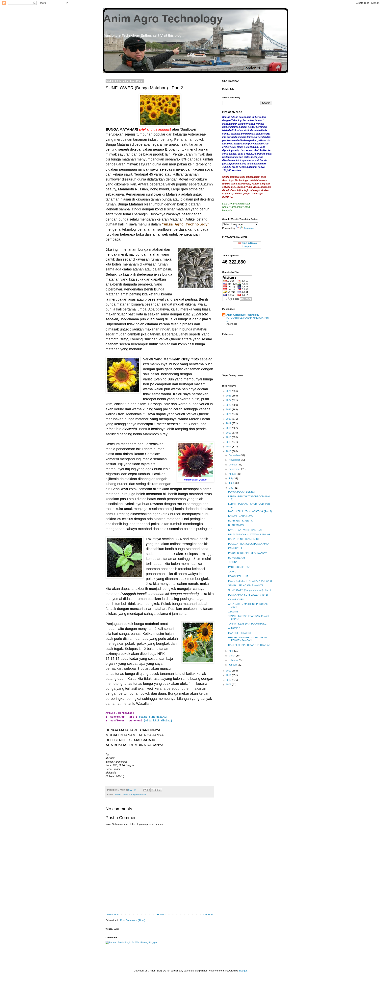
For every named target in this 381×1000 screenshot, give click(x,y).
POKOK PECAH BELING (241, 491)
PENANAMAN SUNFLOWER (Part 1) (248, 594)
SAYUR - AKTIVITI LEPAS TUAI (245, 530)
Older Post (207, 914)
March (232, 655)
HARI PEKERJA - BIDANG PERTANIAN (249, 645)
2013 (229, 451)
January (233, 664)
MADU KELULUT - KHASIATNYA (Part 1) (250, 581)
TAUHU (232, 571)
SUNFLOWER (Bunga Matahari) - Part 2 (249, 590)
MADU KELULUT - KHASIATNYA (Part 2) (250, 511)
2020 (229, 418)
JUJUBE (232, 562)
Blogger (243, 970)
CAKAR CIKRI (235, 599)
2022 (229, 409)
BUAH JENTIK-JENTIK (240, 520)
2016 (229, 437)
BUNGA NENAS (236, 557)
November (235, 459)
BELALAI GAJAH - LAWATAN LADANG (249, 534)
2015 (229, 442)
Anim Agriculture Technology (242, 314)
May (231, 487)
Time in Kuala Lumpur (249, 245)
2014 (229, 446)
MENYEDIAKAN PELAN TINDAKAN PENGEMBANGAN (247, 639)
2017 (229, 432)
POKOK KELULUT (238, 576)
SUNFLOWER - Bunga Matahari (130, 794)
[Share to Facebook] (156, 790)
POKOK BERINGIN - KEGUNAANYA (247, 553)
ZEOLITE (233, 611)
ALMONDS (234, 628)
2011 (229, 675)
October (233, 464)
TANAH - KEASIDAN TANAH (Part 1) (247, 623)
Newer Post (113, 914)
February (234, 660)
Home (160, 914)
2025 (229, 395)
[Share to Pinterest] (160, 790)
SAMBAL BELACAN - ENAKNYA (245, 585)
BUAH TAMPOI (236, 525)
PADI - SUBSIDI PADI (239, 567)
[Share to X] (152, 790)
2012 (229, 670)
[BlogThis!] (149, 790)
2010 (229, 680)
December (235, 455)
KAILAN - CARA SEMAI (240, 516)
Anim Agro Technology (163, 18)
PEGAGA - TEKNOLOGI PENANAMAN (248, 544)
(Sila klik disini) (153, 716)
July (231, 478)
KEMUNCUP (235, 548)
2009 (229, 684)
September (235, 469)
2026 (229, 391)
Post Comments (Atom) (132, 920)
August (233, 474)
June (232, 483)
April (231, 650)
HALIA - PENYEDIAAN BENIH (244, 539)
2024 (229, 400)
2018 (229, 428)
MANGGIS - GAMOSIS (240, 633)
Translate (249, 228)
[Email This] (145, 790)
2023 (229, 405)
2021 (229, 414)
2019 (229, 423)
